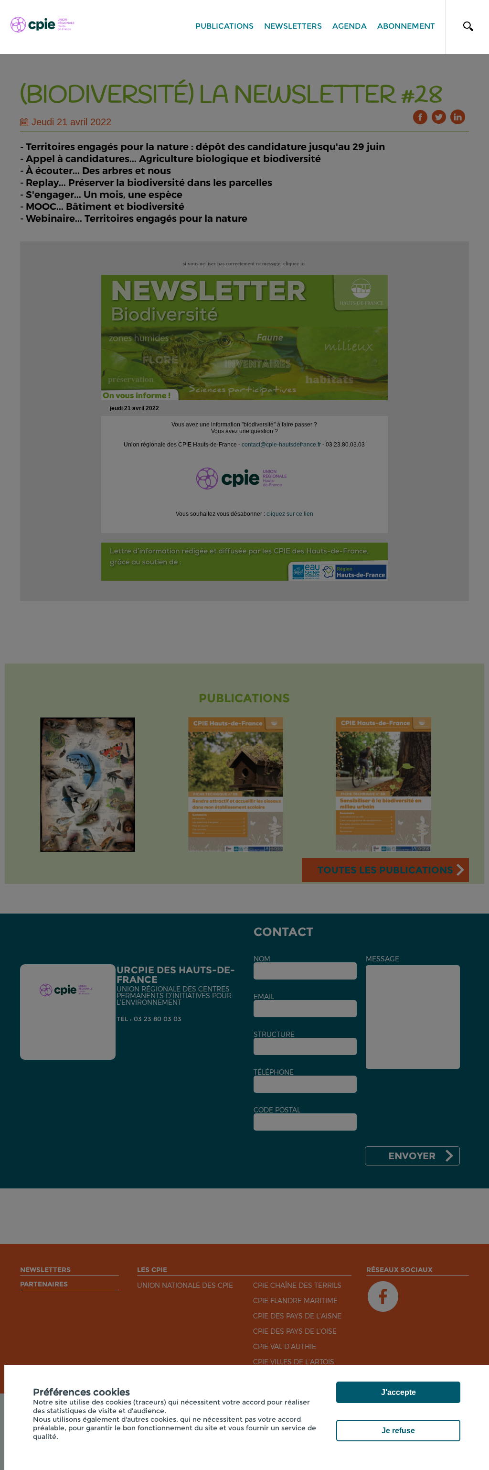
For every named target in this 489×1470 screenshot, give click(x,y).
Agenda (349, 26)
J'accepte (398, 1392)
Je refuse (398, 1430)
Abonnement (406, 26)
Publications (224, 26)
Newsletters (293, 26)
